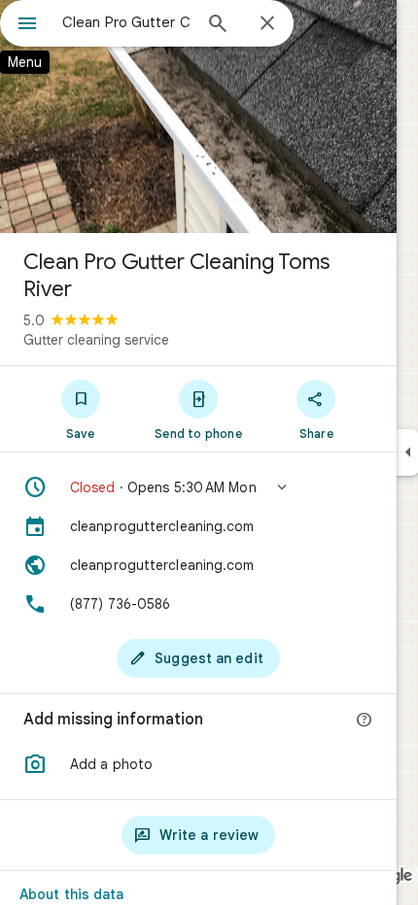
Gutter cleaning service (96, 340)
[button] (198, 487)
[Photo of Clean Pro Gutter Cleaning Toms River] (198, 116)
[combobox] (126, 22)
